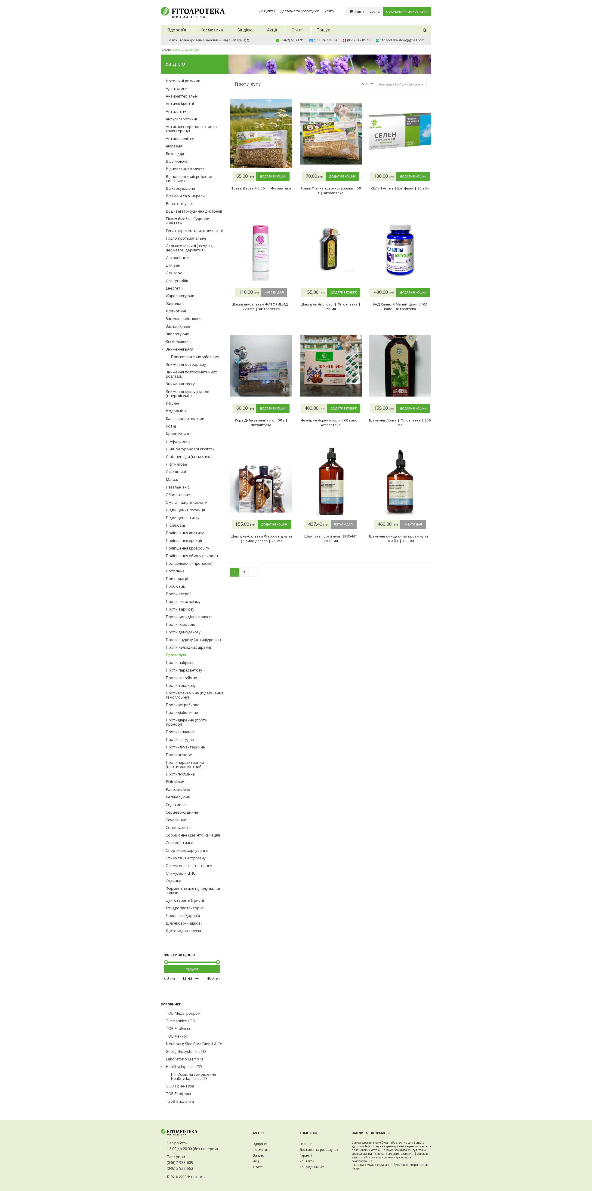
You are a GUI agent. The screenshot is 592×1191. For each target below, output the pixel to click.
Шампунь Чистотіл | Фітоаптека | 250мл (331, 306)
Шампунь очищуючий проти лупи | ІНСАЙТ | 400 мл (400, 538)
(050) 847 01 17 (358, 40)
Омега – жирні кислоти (186, 502)
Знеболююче (177, 341)
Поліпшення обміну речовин (192, 556)
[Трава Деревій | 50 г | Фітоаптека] (261, 133)
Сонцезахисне (178, 827)
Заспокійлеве (178, 326)
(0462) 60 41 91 (292, 40)
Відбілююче (176, 161)
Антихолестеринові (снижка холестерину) (191, 129)
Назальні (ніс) (178, 487)
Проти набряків (180, 662)
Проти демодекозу (183, 632)
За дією (259, 1155)
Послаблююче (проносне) (189, 563)
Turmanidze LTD (180, 1021)
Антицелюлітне (180, 138)
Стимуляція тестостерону (189, 866)
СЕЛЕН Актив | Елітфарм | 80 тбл (400, 188)
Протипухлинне (180, 774)
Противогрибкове (182, 705)
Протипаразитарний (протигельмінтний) (185, 764)
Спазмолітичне (179, 843)
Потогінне (175, 571)
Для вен (173, 265)
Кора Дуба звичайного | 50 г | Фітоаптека (261, 422)
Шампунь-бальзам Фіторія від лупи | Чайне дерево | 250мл (261, 538)
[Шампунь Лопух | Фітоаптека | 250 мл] (400, 365)
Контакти (306, 1161)
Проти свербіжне (181, 678)
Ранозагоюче (178, 789)
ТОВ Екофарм (178, 1094)
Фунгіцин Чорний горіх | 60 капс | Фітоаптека (330, 422)
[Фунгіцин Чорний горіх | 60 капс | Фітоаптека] (331, 365)
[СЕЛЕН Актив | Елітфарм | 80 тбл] (400, 133)
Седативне (176, 805)
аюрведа (174, 146)
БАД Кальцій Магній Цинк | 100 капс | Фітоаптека (400, 306)
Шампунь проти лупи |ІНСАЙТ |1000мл (330, 538)
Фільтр (191, 969)
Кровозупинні (178, 434)
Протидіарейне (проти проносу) (186, 722)
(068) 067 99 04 (325, 40)
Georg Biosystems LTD (186, 1051)
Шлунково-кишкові (184, 923)
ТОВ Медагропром (183, 1013)
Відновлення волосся (185, 169)
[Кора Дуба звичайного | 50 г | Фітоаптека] (261, 365)
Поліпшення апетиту (185, 533)
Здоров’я (260, 1144)
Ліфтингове (176, 464)
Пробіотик (175, 586)
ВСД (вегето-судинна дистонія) (194, 211)
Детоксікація (177, 258)
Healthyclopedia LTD (184, 1067)
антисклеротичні (181, 119)
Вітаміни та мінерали (185, 196)
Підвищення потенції (185, 510)
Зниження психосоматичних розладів (191, 374)
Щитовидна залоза (183, 931)
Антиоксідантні (180, 104)
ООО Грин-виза (180, 1086)
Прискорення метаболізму (195, 357)
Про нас (305, 1144)
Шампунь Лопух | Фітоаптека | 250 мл (400, 422)
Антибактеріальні (182, 96)
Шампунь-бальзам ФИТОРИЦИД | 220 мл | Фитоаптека (261, 306)
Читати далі (274, 292)
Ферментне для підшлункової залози (193, 890)
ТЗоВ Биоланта (180, 1101)
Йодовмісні (176, 411)
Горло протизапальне (186, 238)
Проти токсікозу (181, 685)
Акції (256, 1161)
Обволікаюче (178, 495)
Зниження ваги (179, 349)
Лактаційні (176, 472)
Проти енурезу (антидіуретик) (193, 640)
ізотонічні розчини (183, 81)
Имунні (172, 403)
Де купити (267, 11)
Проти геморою (180, 624)
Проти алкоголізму (183, 601)
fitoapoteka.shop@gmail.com (402, 40)
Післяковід (175, 525)
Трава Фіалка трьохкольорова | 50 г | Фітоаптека (330, 190)
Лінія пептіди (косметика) (189, 457)
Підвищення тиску (182, 518)
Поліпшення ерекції (184, 540)
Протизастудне (180, 739)
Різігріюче (175, 782)
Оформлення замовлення (407, 11)
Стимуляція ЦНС (180, 873)
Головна (166, 50)
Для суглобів (177, 280)
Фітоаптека (196, 1176)
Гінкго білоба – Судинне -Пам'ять (187, 221)
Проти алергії (178, 594)
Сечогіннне (176, 820)
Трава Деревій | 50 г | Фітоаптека (261, 188)
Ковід (171, 426)
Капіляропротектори (185, 418)
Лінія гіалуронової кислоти (190, 449)
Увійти (329, 11)
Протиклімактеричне (185, 747)
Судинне (173, 881)
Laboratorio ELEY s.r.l (184, 1059)
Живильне (175, 303)
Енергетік (174, 288)
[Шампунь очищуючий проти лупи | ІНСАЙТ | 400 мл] (400, 481)
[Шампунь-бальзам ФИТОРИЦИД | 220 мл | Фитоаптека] (261, 249)
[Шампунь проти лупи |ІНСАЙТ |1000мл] (331, 481)
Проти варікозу (180, 609)
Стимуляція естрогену (186, 858)
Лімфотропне (178, 441)
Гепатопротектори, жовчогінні (194, 231)
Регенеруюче (178, 797)
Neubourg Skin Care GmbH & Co (194, 1044)
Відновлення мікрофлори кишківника (189, 178)
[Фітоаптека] (193, 12)
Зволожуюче (177, 334)
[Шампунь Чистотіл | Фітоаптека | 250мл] (331, 249)
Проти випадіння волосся (189, 617)
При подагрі (177, 579)
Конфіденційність (313, 1167)
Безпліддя (175, 154)
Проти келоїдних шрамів (188, 647)
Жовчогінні (176, 311)
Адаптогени (177, 88)
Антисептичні (178, 111)
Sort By (367, 84)
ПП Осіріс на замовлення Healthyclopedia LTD (193, 1076)
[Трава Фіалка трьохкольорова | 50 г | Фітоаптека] (331, 133)
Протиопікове (179, 755)
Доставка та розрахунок (299, 11)
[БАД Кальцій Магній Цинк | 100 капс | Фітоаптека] (400, 249)
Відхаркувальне (180, 188)
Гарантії (305, 1155)
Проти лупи (177, 655)
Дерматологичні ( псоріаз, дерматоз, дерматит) (189, 248)
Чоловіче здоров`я (183, 915)
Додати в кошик (273, 176)
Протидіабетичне (182, 712)
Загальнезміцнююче (185, 319)
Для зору (174, 273)
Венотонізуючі (179, 204)
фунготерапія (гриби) (185, 900)
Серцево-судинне (182, 812)
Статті (258, 1167)
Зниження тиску (180, 384)
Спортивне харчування (187, 850)
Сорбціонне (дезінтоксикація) (193, 835)
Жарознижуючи (180, 296)
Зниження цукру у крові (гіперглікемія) (187, 393)
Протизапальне (180, 732)
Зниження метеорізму (186, 364)
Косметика (261, 1149)
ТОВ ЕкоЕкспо (178, 1028)
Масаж (172, 479)
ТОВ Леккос (177, 1036)
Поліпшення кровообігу (187, 548)
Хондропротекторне (185, 908)
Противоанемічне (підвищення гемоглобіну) (194, 695)
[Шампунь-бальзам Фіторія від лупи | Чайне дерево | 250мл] (261, 481)
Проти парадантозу (184, 670)
